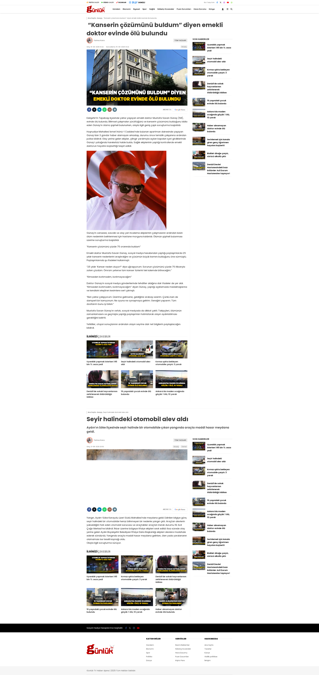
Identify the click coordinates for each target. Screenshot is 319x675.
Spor (144, 9)
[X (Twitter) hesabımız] (220, 2)
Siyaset (136, 9)
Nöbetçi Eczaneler (165, 9)
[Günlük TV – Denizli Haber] (96, 12)
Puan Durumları (184, 9)
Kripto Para (180, 660)
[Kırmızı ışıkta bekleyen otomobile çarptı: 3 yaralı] (171, 349)
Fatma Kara (99, 40)
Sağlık (152, 9)
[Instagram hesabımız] (224, 2)
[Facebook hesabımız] (217, 2)
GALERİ (94, 2)
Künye (212, 9)
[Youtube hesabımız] (228, 2)
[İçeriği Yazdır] (115, 109)
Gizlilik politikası (210, 656)
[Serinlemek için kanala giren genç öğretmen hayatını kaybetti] (199, 144)
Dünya (149, 660)
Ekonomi (127, 9)
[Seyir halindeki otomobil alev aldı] (137, 349)
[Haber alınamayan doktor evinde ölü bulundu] (199, 130)
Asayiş (184, 47)
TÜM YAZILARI (180, 40)
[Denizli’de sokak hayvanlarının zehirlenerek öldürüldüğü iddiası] (103, 379)
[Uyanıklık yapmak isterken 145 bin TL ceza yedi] (103, 349)
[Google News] (179, 110)
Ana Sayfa (208, 645)
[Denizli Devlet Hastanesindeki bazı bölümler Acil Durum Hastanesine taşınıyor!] (199, 169)
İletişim (207, 660)
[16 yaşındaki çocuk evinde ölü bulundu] (137, 379)
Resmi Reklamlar (182, 645)
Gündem (116, 9)
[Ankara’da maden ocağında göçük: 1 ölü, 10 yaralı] (171, 379)
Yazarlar (207, 649)
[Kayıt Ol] (223, 9)
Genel (184, 446)
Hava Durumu (200, 9)
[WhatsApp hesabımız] (231, 2)
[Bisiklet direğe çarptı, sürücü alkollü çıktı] (199, 158)
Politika (149, 656)
